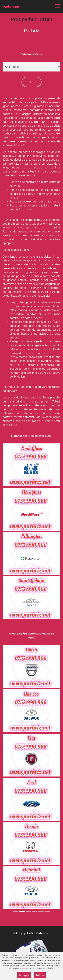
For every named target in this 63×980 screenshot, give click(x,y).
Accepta (23, 975)
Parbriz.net (12, 6)
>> (31, 82)
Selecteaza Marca (31, 54)
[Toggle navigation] (57, 5)
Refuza (40, 975)
